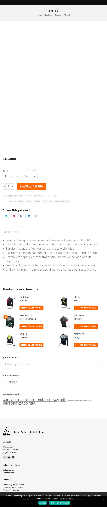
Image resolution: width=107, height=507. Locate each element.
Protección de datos (11, 490)
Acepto (42, 503)
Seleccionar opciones (31, 308)
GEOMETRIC (80, 315)
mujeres (74, 400)
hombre (37, 201)
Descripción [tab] (11, 231)
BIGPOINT (79, 334)
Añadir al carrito (31, 186)
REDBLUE (24, 297)
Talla (6, 170)
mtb (51, 201)
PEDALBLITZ (26, 315)
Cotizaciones (8, 470)
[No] (103, 499)
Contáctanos (8, 473)
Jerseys (38, 196)
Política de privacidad (59, 503)
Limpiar (32, 170)
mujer (69, 400)
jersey (45, 201)
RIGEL (77, 297)
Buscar (101, 364)
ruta (68, 201)
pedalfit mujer (87, 400)
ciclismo (29, 201)
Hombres (25, 196)
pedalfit (79, 400)
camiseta (21, 201)
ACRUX (23, 334)
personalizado (60, 201)
